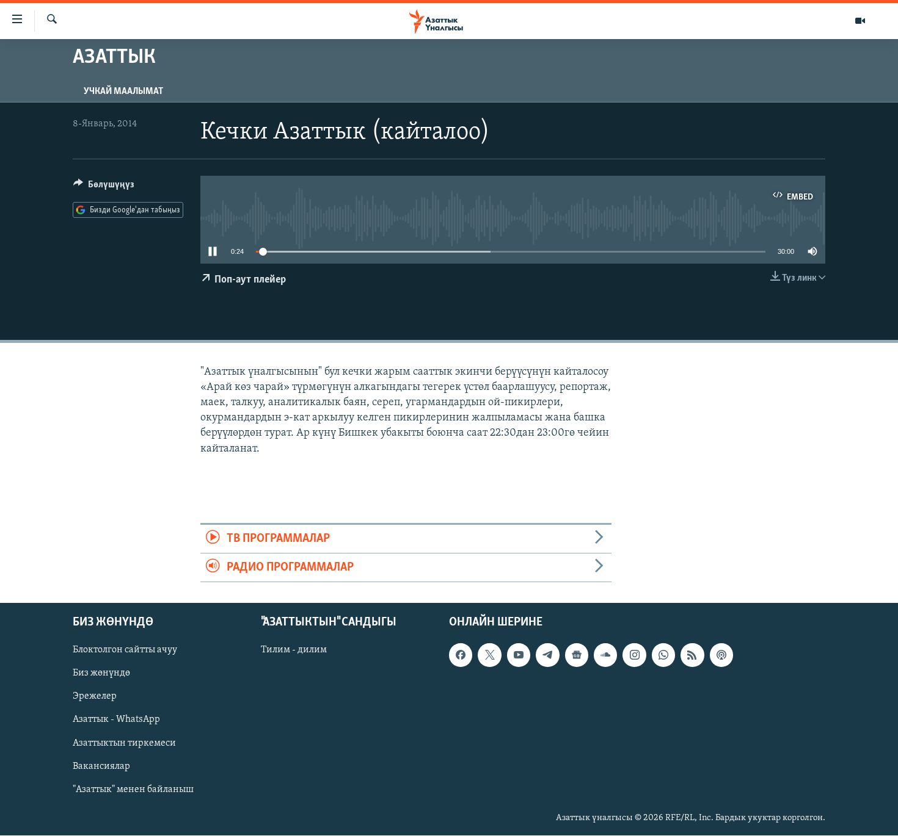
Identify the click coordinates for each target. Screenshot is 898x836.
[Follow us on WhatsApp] (663, 655)
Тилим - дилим (294, 650)
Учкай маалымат (123, 91)
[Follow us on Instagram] (634, 655)
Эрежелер (95, 697)
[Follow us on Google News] (576, 655)
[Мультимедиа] (860, 20)
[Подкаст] (721, 655)
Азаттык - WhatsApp (116, 720)
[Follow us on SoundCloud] (605, 655)
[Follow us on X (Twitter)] (489, 655)
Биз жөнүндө (101, 674)
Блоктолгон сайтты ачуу (125, 650)
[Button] (103, 187)
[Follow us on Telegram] (547, 655)
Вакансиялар (101, 766)
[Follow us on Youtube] (518, 655)
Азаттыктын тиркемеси (124, 743)
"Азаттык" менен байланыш (133, 790)
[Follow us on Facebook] (460, 655)
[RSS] (692, 655)
